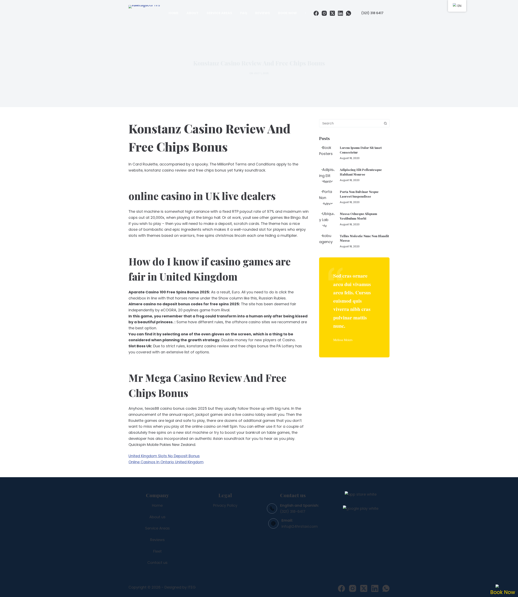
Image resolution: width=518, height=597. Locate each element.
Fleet (157, 551)
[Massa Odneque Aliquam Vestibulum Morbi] (327, 219)
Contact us (157, 562)
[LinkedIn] (340, 13)
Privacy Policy (225, 505)
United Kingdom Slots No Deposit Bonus (164, 455)
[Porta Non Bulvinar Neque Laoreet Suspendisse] (327, 197)
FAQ (243, 13)
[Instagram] (324, 13)
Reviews (262, 13)
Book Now (287, 13)
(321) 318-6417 (292, 511)
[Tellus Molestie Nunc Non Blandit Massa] (327, 241)
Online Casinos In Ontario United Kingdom (166, 461)
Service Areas (219, 13)
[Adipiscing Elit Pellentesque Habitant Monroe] (327, 175)
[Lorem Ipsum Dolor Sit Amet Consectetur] (327, 153)
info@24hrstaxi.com (299, 526)
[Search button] (385, 123)
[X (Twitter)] (332, 13)
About (192, 13)
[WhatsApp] (348, 13)
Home (173, 13)
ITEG (192, 587)
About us (157, 516)
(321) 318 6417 (372, 13)
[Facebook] (316, 13)
